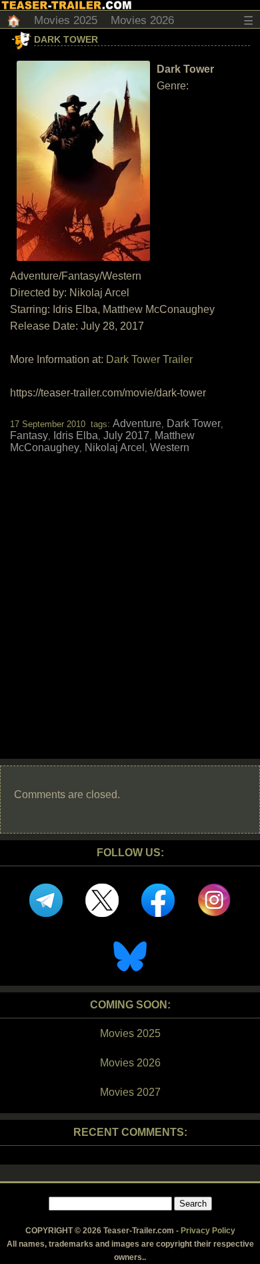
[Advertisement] (130, 594)
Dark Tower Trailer (149, 359)
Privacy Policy (208, 1230)
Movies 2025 (65, 20)
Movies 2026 (142, 20)
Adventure (137, 423)
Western (169, 447)
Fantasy (29, 435)
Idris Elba (75, 435)
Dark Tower (66, 39)
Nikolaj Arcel (115, 447)
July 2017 (126, 435)
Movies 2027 (130, 1092)
